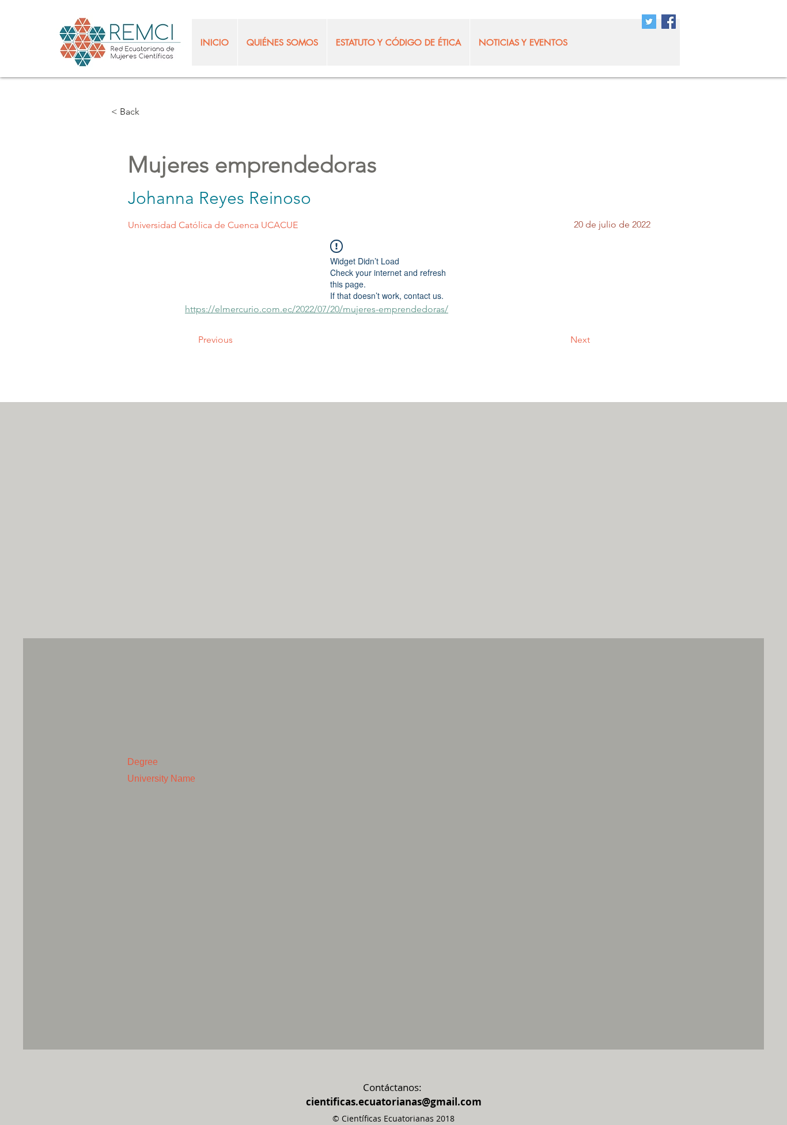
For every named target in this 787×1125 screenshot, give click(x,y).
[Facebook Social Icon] (668, 21)
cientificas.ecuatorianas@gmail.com (394, 1101)
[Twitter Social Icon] (649, 21)
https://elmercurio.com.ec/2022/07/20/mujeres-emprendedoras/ (316, 309)
